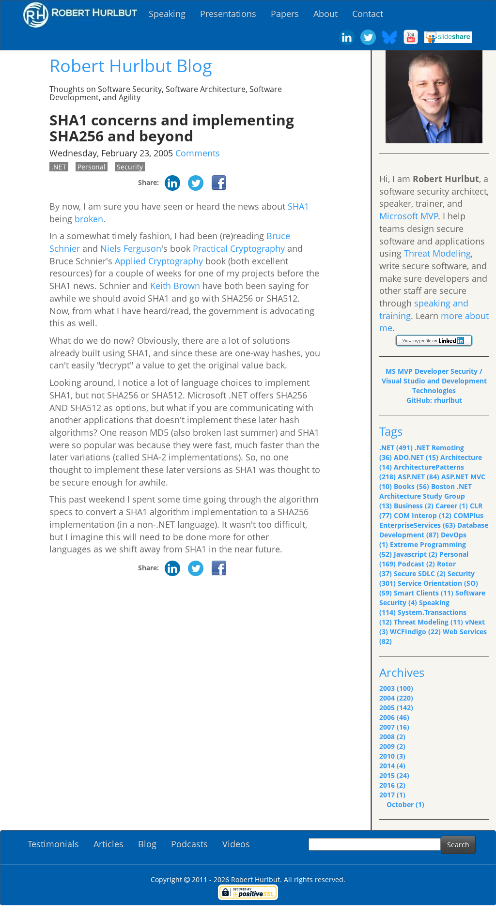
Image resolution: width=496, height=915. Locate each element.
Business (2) (414, 505)
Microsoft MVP (408, 216)
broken (89, 219)
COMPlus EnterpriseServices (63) (431, 520)
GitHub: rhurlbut (434, 400)
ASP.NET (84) (418, 476)
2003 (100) (396, 688)
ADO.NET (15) (416, 457)
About (325, 13)
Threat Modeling (437, 253)
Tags (391, 431)
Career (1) (451, 505)
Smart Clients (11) (423, 592)
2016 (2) (392, 785)
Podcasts (189, 844)
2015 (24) (394, 775)
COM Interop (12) (422, 515)
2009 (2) (392, 746)
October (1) (405, 804)
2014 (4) (392, 765)
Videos (236, 844)
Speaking (167, 13)
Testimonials (53, 844)
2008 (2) (392, 736)
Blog (147, 844)
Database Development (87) (433, 529)
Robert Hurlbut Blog (130, 65)
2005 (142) (396, 707)
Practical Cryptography (239, 248)
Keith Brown (175, 285)
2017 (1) (392, 794)
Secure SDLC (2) (420, 573)
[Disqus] (185, 707)
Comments (197, 153)
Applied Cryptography (159, 261)
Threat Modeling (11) (428, 621)
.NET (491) (396, 447)
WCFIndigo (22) (415, 631)
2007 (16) (394, 727)
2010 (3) (392, 756)
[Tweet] (195, 182)
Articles (108, 844)
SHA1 (298, 206)
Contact (367, 13)
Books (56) (411, 486)
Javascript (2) (415, 554)
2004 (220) (396, 697)
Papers (285, 13)
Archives (401, 672)
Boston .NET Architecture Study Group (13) (425, 496)
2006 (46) (394, 717)
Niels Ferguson (130, 248)
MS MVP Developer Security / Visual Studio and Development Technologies (434, 380)
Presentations (228, 13)
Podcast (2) (416, 563)
